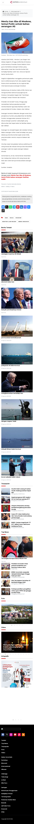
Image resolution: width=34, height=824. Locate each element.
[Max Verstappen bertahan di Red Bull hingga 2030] (5, 583)
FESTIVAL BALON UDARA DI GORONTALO (15, 619)
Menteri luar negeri (9, 221)
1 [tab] (12, 625)
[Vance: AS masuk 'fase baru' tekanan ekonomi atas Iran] (17, 270)
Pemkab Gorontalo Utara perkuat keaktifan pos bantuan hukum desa (19, 565)
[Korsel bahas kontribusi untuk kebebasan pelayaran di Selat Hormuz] (17, 354)
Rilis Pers (4, 783)
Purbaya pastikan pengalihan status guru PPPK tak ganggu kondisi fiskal (21, 590)
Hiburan (3, 769)
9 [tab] (26, 654)
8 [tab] (23, 654)
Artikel (3, 780)
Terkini (3, 740)
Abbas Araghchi (23, 221)
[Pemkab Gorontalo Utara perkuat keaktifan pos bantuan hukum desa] (5, 566)
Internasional (15, 11)
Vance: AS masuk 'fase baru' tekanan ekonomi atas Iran (14, 281)
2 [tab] (14, 625)
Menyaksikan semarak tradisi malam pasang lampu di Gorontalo (16, 647)
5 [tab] (22, 625)
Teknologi (4, 777)
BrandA (3, 803)
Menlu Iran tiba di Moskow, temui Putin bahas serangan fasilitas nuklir (16, 177)
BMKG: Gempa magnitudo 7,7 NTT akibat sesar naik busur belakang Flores (21, 524)
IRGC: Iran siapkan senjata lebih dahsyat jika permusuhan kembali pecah (16, 336)
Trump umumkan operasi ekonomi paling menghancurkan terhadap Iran (16, 392)
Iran (6, 217)
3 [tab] (17, 625)
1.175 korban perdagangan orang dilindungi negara (14, 713)
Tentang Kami (6, 796)
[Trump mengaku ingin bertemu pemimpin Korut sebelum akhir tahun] (17, 465)
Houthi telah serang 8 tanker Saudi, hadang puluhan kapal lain (21, 490)
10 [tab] (29, 654)
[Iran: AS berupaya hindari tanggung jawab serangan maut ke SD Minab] (17, 242)
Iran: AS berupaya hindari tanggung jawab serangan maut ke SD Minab (16, 253)
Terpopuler (5, 483)
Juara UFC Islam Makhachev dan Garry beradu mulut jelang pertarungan (21, 516)
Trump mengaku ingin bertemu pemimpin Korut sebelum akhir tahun (16, 476)
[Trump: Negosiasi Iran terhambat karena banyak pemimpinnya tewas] (17, 298)
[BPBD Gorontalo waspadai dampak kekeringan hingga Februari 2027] (5, 575)
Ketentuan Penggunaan (9, 790)
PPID (2, 812)
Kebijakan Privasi (6, 793)
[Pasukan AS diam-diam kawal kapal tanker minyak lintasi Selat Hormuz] (17, 437)
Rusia (12, 217)
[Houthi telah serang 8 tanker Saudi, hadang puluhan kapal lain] (5, 491)
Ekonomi (4, 763)
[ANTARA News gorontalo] (18, 2)
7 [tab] (21, 654)
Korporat (4, 809)
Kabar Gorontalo (6, 757)
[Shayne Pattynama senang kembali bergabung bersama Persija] (5, 508)
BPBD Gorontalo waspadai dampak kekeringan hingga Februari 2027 (20, 574)
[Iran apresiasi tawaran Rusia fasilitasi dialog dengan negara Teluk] (17, 409)
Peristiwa (4, 760)
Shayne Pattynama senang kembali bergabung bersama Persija (21, 507)
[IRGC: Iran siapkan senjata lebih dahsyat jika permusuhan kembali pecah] (17, 326)
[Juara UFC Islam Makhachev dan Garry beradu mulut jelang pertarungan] (5, 516)
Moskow (18, 217)
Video (3, 627)
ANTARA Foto (5, 806)
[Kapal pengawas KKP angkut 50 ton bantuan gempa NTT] (5, 500)
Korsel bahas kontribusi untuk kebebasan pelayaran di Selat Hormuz (16, 364)
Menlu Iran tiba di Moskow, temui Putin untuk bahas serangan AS (15, 14)
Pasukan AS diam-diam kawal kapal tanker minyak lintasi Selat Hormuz (16, 448)
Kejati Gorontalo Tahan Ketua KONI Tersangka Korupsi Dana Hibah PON (14, 557)
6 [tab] (18, 654)
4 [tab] (19, 625)
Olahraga (4, 774)
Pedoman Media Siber (8, 800)
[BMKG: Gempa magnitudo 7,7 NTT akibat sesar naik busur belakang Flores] (5, 525)
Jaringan (4, 787)
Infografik (5, 656)
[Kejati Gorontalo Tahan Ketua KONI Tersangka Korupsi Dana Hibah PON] (17, 547)
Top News (5, 532)
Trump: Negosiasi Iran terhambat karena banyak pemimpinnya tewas (15, 309)
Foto (3, 598)
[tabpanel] (17, 613)
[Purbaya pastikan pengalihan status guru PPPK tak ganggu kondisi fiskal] (5, 591)
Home (6, 11)
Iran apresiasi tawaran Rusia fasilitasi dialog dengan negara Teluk (16, 420)
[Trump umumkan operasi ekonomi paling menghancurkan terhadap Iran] (17, 382)
